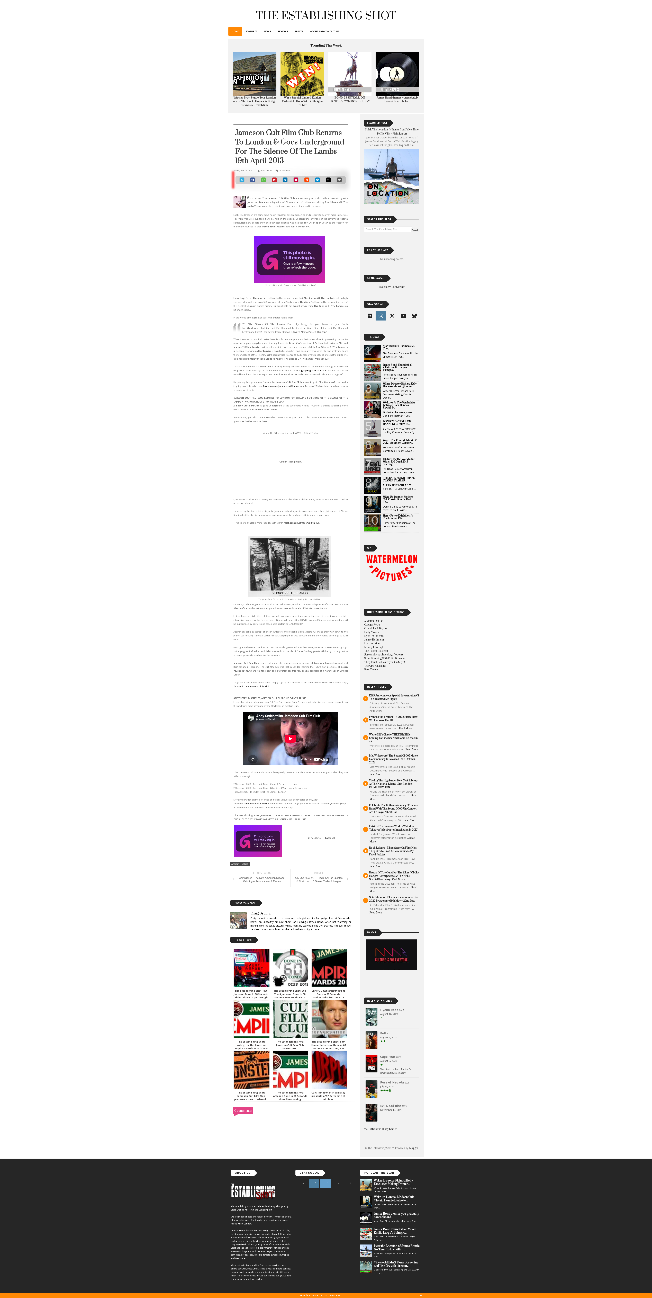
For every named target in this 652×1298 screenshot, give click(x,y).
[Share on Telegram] (317, 179)
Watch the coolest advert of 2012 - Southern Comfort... (399, 441)
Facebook (330, 837)
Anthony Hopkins (239, 864)
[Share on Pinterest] (274, 179)
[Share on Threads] (328, 179)
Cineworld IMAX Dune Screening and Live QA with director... (396, 1264)
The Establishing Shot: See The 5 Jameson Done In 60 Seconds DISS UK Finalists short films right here (290, 995)
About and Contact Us (324, 31)
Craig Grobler (261, 913)
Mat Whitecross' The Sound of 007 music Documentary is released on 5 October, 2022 (393, 759)
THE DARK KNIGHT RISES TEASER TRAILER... (399, 479)
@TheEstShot (314, 837)
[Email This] (296, 179)
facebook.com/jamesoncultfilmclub (281, 386)
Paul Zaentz (371, 669)
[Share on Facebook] (253, 179)
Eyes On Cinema (373, 636)
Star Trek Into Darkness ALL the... (399, 347)
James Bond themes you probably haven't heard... (396, 1215)
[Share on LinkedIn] (285, 179)
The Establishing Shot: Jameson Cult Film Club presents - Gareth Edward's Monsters (251, 1097)
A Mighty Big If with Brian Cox (313, 370)
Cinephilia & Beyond (376, 628)
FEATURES (251, 31)
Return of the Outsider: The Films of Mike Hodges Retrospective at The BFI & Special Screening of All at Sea (394, 876)
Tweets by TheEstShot (391, 287)
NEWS (267, 31)
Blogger (413, 1148)
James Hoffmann (374, 639)
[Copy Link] (339, 179)
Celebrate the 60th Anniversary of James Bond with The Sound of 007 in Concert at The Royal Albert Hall (393, 809)
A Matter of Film (373, 621)
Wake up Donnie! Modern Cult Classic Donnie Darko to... (398, 499)
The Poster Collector (376, 651)
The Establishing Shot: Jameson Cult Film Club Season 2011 (290, 1045)
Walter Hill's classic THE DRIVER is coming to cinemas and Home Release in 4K (393, 738)
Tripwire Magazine (375, 666)
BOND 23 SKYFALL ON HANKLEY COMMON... (397, 423)
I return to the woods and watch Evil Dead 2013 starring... (399, 462)
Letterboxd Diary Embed (382, 1129)
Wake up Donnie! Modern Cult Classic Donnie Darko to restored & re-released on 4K (302, 101)
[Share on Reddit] (307, 179)
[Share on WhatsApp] (263, 179)
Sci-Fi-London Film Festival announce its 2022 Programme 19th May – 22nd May (393, 899)
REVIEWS (283, 31)
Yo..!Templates (332, 1295)
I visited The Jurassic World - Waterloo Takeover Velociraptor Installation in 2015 (393, 828)
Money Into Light (374, 647)
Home (235, 31)
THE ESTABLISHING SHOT (326, 16)
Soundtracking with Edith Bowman (384, 658)
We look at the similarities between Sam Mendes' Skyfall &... (399, 405)
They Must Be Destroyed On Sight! (384, 662)
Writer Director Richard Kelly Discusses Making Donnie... (400, 385)
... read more (404, 728)
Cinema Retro (372, 624)
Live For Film (372, 643)
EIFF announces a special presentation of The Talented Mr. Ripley (394, 697)
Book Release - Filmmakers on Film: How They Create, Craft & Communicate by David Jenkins (393, 851)
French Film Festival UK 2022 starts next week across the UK (393, 718)
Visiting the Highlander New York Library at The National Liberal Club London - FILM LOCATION (393, 784)
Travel (299, 31)
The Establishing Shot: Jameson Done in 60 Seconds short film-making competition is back (289, 1097)
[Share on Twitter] (242, 179)
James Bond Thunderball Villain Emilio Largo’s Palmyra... (397, 367)
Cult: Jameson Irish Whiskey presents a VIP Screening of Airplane (328, 1096)
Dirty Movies (371, 632)
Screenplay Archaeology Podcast (383, 654)
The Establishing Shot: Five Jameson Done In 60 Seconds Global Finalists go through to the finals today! (251, 995)
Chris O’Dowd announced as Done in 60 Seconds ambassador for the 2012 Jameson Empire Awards (328, 995)
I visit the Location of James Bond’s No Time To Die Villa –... (397, 1247)
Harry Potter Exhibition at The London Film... (398, 517)
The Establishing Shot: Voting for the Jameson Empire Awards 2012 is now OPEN (251, 1046)
